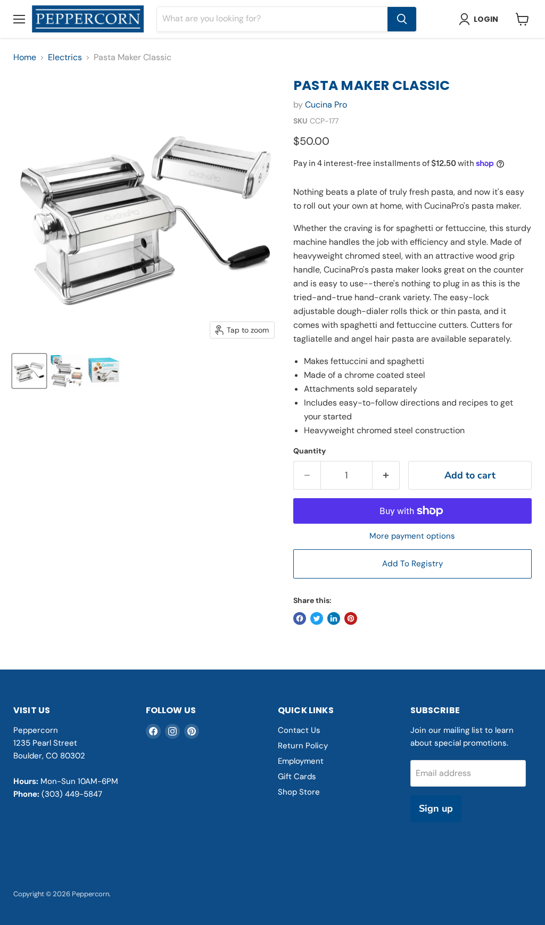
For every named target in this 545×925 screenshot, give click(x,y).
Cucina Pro (326, 104)
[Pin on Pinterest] (350, 618)
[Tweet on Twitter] (316, 618)
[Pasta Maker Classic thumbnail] (29, 371)
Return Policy (303, 745)
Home (24, 57)
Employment (301, 761)
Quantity (309, 451)
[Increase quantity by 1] (386, 475)
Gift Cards (297, 776)
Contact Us (299, 730)
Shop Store (299, 792)
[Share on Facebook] (299, 618)
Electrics (65, 57)
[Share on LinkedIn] (333, 618)
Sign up (436, 808)
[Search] (401, 19)
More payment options (412, 536)
